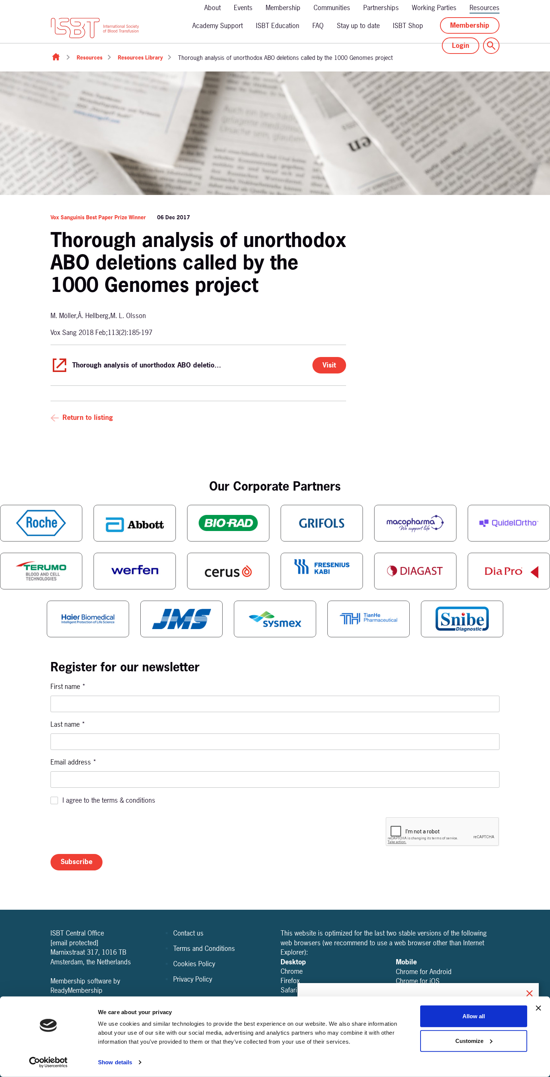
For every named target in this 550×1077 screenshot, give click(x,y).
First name (68, 686)
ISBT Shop (408, 25)
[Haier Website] (88, 619)
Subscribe (76, 861)
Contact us (188, 933)
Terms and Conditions (204, 948)
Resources (484, 7)
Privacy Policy (192, 979)
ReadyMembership (77, 990)
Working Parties (434, 7)
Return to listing (87, 417)
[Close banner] (538, 1008)
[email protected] (74, 943)
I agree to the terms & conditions (108, 800)
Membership (283, 7)
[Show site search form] (491, 45)
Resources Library (140, 57)
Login (460, 45)
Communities (332, 7)
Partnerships (381, 7)
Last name (68, 724)
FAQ (318, 25)
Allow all (473, 1016)
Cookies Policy (194, 963)
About (212, 7)
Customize (469, 1040)
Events (243, 7)
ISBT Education (277, 25)
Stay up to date (358, 25)
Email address (74, 762)
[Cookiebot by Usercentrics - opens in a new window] (48, 1062)
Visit (329, 365)
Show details (115, 1062)
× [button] (529, 992)
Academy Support (217, 25)
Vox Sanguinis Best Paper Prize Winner (98, 217)
